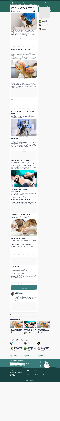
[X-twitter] (13, 375)
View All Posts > (17, 300)
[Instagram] (14, 375)
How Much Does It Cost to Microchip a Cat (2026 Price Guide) (43, 330)
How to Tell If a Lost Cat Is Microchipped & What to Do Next (20, 280)
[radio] (21, 288)
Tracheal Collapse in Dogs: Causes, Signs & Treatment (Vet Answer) (45, 348)
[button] (33, 11)
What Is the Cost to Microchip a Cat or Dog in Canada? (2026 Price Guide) (30, 330)
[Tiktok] (10, 375)
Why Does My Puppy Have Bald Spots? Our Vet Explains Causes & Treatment (31, 343)
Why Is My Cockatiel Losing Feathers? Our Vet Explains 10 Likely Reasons (45, 343)
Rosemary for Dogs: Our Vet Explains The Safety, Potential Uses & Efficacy (31, 348)
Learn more (36, 4)
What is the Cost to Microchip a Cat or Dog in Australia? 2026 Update (16, 330)
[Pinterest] (16, 375)
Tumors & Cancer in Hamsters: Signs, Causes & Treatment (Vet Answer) (17, 343)
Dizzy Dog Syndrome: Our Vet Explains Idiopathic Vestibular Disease (18, 348)
